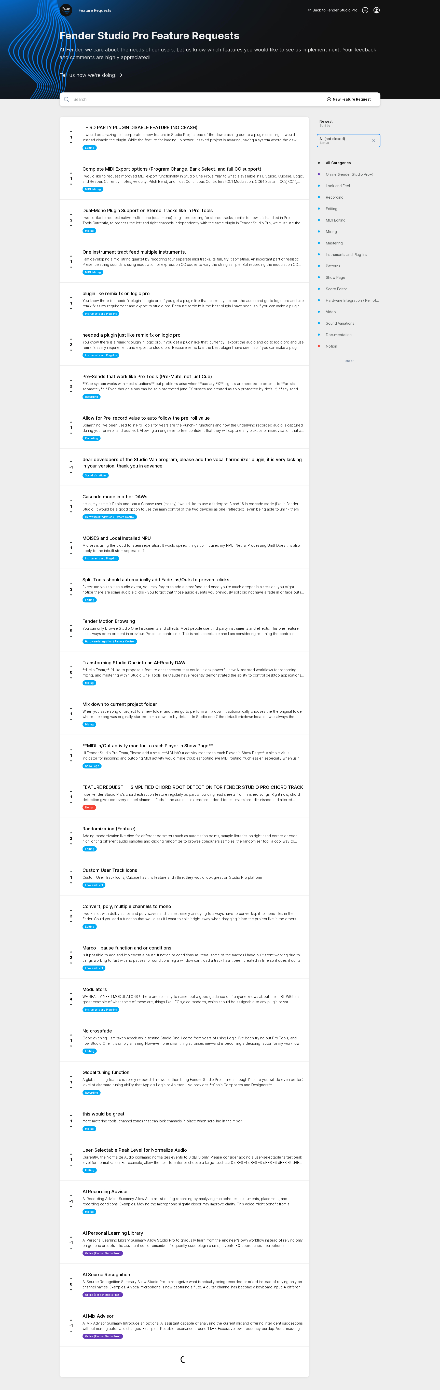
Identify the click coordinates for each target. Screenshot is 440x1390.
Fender (348, 360)
